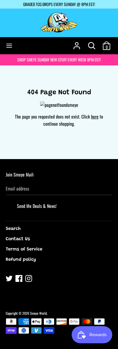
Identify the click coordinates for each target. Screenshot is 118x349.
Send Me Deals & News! (36, 205)
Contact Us (18, 239)
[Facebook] (19, 279)
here (95, 116)
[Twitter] (10, 279)
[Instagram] (29, 279)
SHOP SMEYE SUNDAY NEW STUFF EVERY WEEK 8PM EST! (59, 60)
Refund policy (21, 259)
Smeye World (38, 313)
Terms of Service (24, 249)
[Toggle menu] (9, 45)
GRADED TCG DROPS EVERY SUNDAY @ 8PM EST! (59, 4)
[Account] (76, 43)
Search (13, 228)
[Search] (91, 43)
